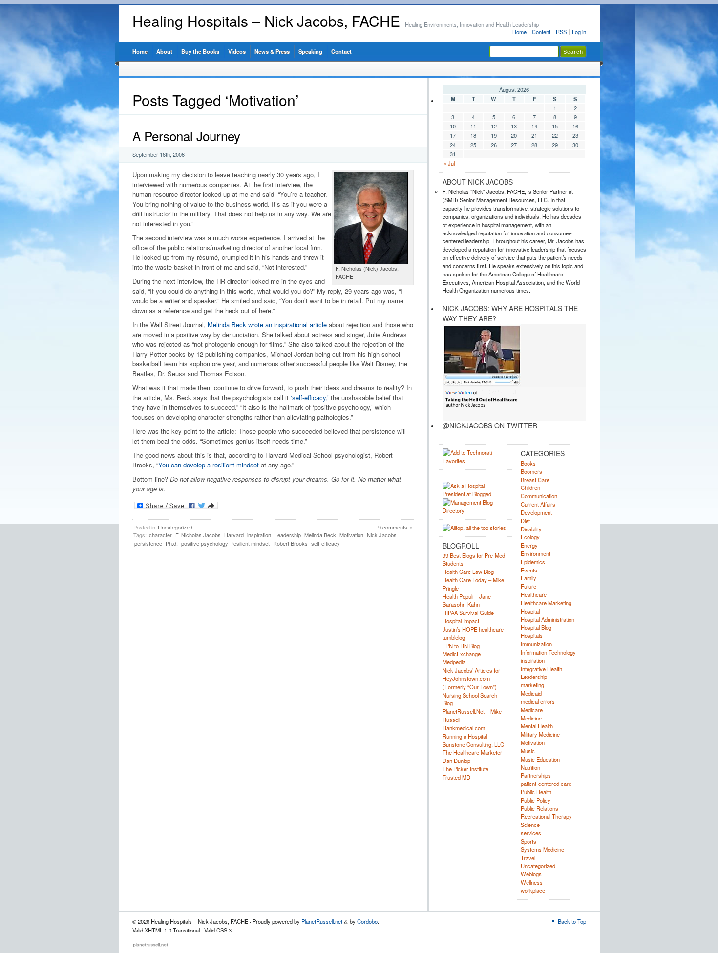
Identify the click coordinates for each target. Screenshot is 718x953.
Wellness (532, 882)
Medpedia (454, 662)
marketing (532, 685)
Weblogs (531, 874)
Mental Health (537, 726)
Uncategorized (175, 527)
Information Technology (548, 652)
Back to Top (572, 921)
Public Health (536, 792)
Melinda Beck (320, 535)
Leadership (288, 535)
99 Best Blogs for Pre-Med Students (474, 559)
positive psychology (204, 543)
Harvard (234, 535)
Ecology (530, 537)
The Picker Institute (465, 769)
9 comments (392, 527)
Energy (529, 545)
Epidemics (533, 562)
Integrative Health (541, 669)
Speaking (310, 51)
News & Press (272, 51)
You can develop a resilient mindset (208, 464)
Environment (535, 553)
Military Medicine (540, 734)
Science (530, 824)
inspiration (259, 535)
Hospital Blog (536, 627)
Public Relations (539, 808)
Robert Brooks (290, 543)
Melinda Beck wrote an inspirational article (267, 324)
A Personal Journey (186, 136)
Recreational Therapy (546, 816)
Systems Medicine (542, 849)
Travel (528, 858)
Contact (341, 51)
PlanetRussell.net (321, 921)
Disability (531, 529)
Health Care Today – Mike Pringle (473, 584)
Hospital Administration (547, 619)
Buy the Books (200, 51)
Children (530, 487)
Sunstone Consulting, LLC (473, 744)
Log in (579, 32)
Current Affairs (538, 504)
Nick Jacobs (382, 535)
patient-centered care (546, 783)
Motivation (351, 535)
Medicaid (531, 693)
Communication (539, 496)
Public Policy (535, 800)
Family (528, 578)
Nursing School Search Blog (470, 699)
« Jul (449, 163)
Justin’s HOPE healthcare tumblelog (473, 633)
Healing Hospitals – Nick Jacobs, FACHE (266, 20)
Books (528, 463)
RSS (561, 32)
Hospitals (532, 635)
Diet (525, 521)
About (164, 51)
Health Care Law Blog (468, 571)
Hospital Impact (461, 621)
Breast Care (535, 480)
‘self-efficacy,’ (310, 397)
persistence (148, 543)
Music (528, 751)
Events (529, 570)
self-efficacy (325, 543)
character (160, 535)
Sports (528, 841)
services (531, 833)
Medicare (532, 710)
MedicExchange (462, 653)
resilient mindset (251, 543)
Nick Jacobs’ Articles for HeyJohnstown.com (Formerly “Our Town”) (471, 678)
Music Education (540, 759)
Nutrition (530, 767)
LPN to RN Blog (461, 646)
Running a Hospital (465, 736)
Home (519, 32)
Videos (237, 51)
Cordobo (367, 921)
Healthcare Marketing (546, 603)
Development (536, 512)
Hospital (530, 611)
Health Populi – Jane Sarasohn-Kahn (467, 601)
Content (541, 32)
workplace (533, 890)
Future (528, 586)
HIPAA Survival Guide (468, 612)
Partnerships (536, 775)
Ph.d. (172, 543)
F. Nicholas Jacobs (198, 535)
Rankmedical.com (464, 728)
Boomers (531, 471)
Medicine (531, 718)
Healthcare (534, 594)
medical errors (538, 701)
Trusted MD (456, 777)
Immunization (536, 644)
